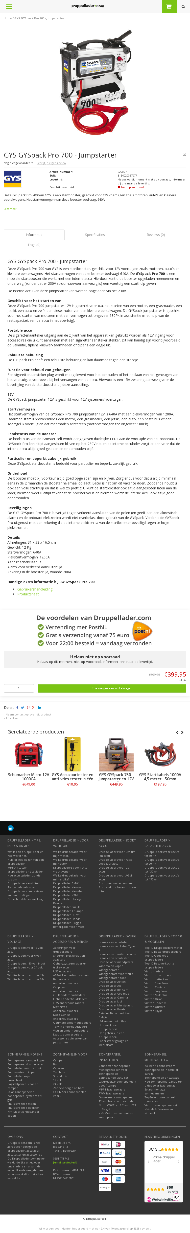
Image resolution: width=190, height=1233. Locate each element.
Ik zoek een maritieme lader (118, 954)
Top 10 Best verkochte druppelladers (159, 965)
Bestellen (29, 795)
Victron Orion (153, 999)
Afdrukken (13, 718)
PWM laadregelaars (111, 1093)
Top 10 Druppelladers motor (163, 947)
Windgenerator (109, 970)
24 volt (57, 1084)
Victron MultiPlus (155, 995)
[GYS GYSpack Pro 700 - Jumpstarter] (97, 83)
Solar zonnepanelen (20, 1092)
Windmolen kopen (111, 966)
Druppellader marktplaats (116, 962)
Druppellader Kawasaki (68, 887)
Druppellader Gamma (113, 997)
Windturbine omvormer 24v (26, 979)
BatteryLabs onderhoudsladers (65, 981)
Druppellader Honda (66, 919)
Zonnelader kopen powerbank (19, 1078)
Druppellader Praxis (112, 1009)
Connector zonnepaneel (115, 1066)
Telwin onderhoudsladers (70, 1026)
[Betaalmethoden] (105, 1144)
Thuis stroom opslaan (21, 1104)
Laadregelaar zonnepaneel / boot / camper (117, 1083)
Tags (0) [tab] (34, 244)
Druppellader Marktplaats (116, 1005)
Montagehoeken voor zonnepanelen (113, 1071)
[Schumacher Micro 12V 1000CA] (29, 754)
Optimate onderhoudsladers (72, 1022)
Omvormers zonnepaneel (116, 1097)
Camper (58, 1060)
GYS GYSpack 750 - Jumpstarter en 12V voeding (117, 779)
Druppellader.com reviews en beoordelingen (25, 893)
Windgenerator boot (112, 978)
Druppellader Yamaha (67, 891)
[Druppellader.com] (87, 6)
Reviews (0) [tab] (156, 234)
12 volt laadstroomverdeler (117, 1101)
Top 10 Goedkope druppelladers (156, 957)
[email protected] (65, 1162)
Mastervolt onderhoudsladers (65, 1009)
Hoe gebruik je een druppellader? (111, 1035)
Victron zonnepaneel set (160, 1105)
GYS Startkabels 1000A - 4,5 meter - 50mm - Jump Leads (161, 779)
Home (8, 18)
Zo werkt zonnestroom (159, 1066)
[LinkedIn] (10, 828)
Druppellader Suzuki (66, 907)
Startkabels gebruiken (21, 887)
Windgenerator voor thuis (116, 974)
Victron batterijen (156, 979)
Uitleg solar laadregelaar (160, 1085)
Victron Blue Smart (156, 983)
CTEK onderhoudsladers (69, 995)
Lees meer (10, 209)
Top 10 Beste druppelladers (162, 951)
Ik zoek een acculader (113, 942)
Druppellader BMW (65, 883)
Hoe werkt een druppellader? (109, 1027)
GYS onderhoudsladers (68, 1003)
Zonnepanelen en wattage (161, 1077)
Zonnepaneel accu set (113, 1077)
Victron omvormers (157, 975)
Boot (56, 1064)
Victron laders (153, 971)
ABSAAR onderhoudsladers (71, 975)
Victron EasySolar (155, 991)
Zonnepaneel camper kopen (26, 1060)
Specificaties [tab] (95, 234)
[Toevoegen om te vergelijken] (184, 154)
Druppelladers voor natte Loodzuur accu (115, 861)
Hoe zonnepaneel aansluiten (163, 1081)
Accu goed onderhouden (115, 883)
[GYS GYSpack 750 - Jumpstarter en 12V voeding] (117, 754)
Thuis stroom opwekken (23, 1107)
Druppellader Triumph (68, 911)
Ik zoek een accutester (114, 958)
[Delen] (17, 707)
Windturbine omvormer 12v (26, 975)
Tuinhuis (59, 1072)
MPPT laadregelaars (112, 1089)
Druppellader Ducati (66, 915)
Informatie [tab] (34, 234)
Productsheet (28, 594)
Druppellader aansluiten (23, 883)
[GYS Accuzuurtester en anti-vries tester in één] (73, 754)
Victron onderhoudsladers (70, 1030)
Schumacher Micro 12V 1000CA (29, 777)
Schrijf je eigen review (51, 163)
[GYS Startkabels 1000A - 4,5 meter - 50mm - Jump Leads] (161, 754)
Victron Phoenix (155, 1003)
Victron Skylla (153, 1011)
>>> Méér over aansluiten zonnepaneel (116, 1115)
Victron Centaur (155, 987)
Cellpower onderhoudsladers (65, 989)
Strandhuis (60, 1076)
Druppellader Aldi (110, 985)
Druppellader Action (112, 981)
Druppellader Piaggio (67, 923)
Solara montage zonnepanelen (154, 1091)
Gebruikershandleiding (34, 589)
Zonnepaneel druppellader (25, 1064)
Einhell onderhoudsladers (70, 999)
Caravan (58, 1068)
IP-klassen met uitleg (112, 1021)
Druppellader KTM (65, 895)
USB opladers (62, 971)
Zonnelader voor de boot (24, 1068)
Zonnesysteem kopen (21, 1072)
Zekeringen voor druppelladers (64, 949)
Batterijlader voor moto (69, 927)
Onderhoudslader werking (25, 899)
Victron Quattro (154, 1007)
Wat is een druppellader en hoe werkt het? (25, 854)
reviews (145, 1228)
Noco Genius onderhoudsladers (65, 1016)
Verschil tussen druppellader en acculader (25, 869)
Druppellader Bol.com (113, 989)
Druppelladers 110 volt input (26, 963)
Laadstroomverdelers (67, 1034)
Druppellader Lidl (110, 1001)
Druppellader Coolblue (114, 993)
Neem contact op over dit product (28, 714)
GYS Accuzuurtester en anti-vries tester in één (73, 777)
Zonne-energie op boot (68, 1088)
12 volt (57, 1080)
